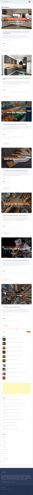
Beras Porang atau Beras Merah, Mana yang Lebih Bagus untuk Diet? (12, 406)
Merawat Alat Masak (14, 228)
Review (4, 451)
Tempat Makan (14, 86)
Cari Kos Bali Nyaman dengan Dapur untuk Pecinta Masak (11, 409)
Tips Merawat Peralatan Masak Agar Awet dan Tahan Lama (15, 215)
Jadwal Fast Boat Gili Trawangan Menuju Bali (9, 425)
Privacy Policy (8, 482)
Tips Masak (15, 183)
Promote (9, 40)
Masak (11, 222)
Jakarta (4, 440)
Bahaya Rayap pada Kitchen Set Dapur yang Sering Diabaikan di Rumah (13, 419)
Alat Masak (4, 45)
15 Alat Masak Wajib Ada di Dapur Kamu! (11, 307)
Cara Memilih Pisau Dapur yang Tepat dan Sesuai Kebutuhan (15, 170)
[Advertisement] (16, 388)
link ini (24, 477)
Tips (11, 40)
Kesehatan (4, 442)
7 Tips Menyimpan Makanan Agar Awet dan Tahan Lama (15, 124)
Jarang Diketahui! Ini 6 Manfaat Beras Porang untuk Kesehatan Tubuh (12, 412)
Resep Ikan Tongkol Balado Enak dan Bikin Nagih (13, 376)
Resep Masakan (5, 449)
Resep (19, 228)
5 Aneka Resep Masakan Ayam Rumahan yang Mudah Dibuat (14, 355)
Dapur (9, 45)
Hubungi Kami (4, 482)
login (20, 478)
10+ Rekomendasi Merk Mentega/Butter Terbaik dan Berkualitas (15, 342)
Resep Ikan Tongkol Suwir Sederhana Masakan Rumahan (14, 346)
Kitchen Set (13, 45)
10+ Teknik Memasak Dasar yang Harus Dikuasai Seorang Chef (16, 260)
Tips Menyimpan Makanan (6, 138)
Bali (3, 436)
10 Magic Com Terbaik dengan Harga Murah (12, 368)
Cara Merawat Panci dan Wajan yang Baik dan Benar (10, 422)
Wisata (3, 462)
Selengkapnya (6, 50)
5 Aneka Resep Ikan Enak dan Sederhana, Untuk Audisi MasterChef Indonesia (17, 372)
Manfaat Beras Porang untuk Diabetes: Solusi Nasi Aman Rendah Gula (12, 399)
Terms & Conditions (12, 482)
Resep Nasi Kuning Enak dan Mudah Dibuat (12, 359)
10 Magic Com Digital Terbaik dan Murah (11, 338)
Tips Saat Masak (5, 457)
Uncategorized (11, 131)
